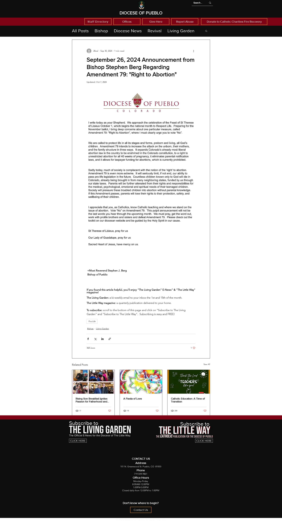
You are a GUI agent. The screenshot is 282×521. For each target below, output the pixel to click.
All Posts (80, 30)
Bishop (101, 30)
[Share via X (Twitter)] (95, 338)
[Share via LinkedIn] (102, 338)
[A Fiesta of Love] (141, 382)
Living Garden (180, 30)
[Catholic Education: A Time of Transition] (188, 382)
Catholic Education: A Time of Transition (188, 400)
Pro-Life (92, 321)
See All (207, 364)
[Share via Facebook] (88, 338)
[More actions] (193, 51)
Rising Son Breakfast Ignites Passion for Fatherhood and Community (91, 400)
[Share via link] (109, 338)
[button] (206, 31)
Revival (155, 30)
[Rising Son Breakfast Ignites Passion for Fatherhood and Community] (93, 382)
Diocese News (128, 30)
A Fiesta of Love (132, 398)
